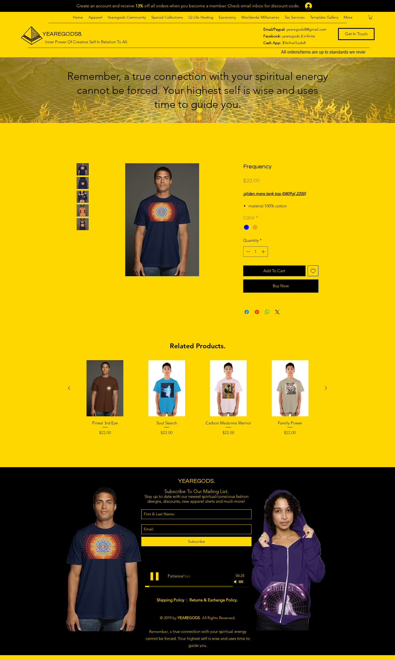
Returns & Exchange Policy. (213, 605)
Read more (252, 212)
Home (82, 143)
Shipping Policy (171, 605)
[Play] (154, 582)
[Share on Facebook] (246, 318)
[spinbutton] (255, 258)
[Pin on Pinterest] (257, 318)
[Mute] (235, 587)
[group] (197, 417)
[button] (95, 17)
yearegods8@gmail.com (306, 29)
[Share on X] (277, 318)
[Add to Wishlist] (313, 276)
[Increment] (263, 258)
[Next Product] (326, 394)
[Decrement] (247, 258)
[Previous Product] (69, 394)
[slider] (241, 587)
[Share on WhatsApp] (267, 318)
